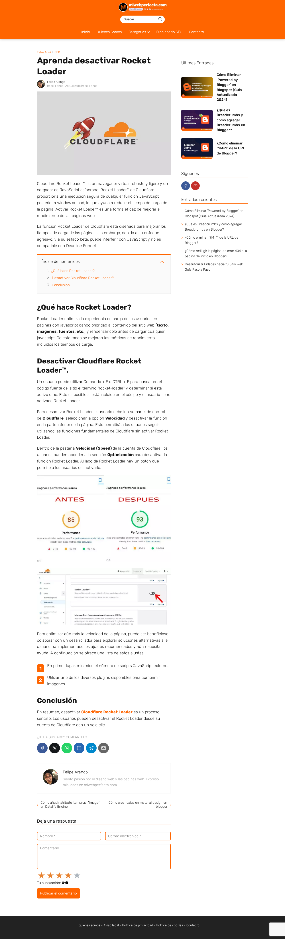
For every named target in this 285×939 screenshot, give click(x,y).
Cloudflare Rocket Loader (106, 712)
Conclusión (61, 285)
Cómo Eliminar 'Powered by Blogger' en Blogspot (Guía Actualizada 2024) (214, 213)
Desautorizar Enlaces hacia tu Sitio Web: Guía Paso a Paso (214, 267)
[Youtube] (195, 185)
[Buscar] (160, 19)
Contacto (196, 32)
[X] (54, 748)
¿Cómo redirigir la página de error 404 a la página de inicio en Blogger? (216, 253)
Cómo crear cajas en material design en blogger (137, 805)
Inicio (85, 32)
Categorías (137, 32)
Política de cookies (169, 925)
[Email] (103, 748)
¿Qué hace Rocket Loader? (73, 271)
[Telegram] (91, 748)
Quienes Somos (109, 32)
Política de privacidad (137, 925)
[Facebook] (42, 748)
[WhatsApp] (66, 748)
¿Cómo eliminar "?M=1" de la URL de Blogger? (211, 240)
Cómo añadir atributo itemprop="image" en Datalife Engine (70, 805)
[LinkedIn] (79, 748)
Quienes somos (89, 925)
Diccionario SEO (169, 32)
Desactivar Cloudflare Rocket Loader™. (83, 278)
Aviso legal (111, 925)
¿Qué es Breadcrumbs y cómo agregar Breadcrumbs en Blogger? (213, 226)
